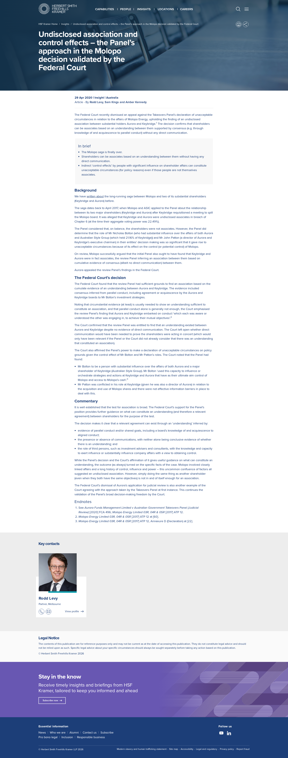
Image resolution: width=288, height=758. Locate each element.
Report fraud (243, 749)
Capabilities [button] (104, 9)
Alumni (74, 732)
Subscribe (107, 732)
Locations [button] (166, 9)
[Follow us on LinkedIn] (229, 734)
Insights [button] (144, 9)
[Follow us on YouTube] (221, 734)
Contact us (89, 732)
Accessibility (187, 749)
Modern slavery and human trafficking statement (141, 749)
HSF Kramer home (48, 24)
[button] (238, 9)
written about (95, 196)
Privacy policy (227, 749)
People (125, 9)
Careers (186, 9)
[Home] (61, 8)
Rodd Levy (48, 598)
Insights (65, 24)
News (42, 732)
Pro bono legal (48, 737)
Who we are (58, 732)
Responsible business (91, 737)
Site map (173, 749)
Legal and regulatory (206, 749)
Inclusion (67, 737)
